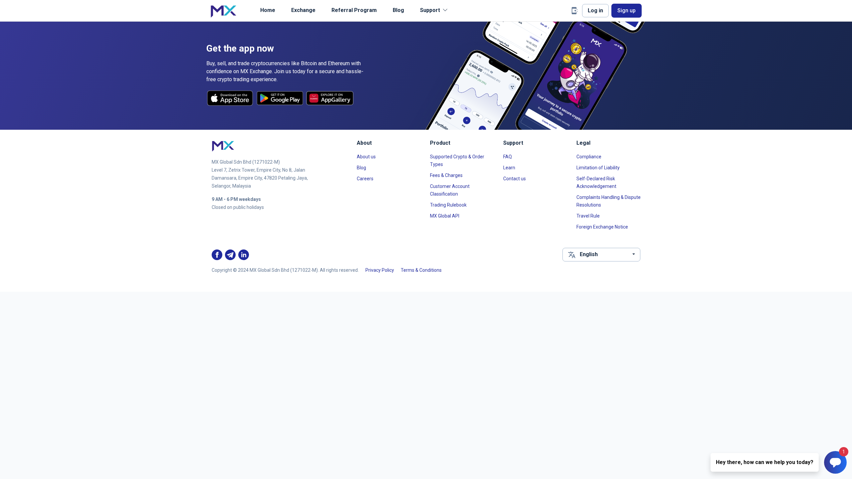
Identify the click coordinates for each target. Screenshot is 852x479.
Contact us (514, 178)
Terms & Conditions (421, 270)
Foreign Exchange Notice (602, 227)
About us (366, 156)
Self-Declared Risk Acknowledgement (596, 182)
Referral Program (354, 10)
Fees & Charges (446, 175)
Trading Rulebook (448, 205)
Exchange (303, 10)
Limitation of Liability (598, 167)
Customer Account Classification (450, 190)
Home (267, 10)
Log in (595, 10)
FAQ (507, 156)
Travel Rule (588, 216)
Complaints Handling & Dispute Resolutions (608, 201)
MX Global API (444, 216)
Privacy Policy (379, 270)
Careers (365, 178)
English (588, 254)
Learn (509, 167)
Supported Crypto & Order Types (457, 160)
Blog (398, 10)
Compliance (588, 156)
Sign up (626, 10)
